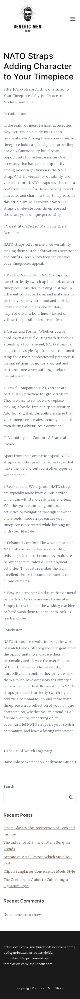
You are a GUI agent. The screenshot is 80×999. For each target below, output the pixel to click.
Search (9, 787)
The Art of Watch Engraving (29, 751)
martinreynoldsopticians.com (52, 947)
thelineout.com (41, 964)
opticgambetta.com (18, 953)
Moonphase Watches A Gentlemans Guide (39, 762)
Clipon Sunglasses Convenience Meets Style (39, 872)
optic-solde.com (16, 947)
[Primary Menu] (72, 19)
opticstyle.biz (43, 953)
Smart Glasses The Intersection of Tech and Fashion (39, 831)
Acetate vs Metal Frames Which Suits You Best (38, 860)
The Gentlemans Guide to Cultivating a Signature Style (36, 883)
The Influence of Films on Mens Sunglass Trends (37, 846)
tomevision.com (16, 964)
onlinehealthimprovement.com (27, 958)
